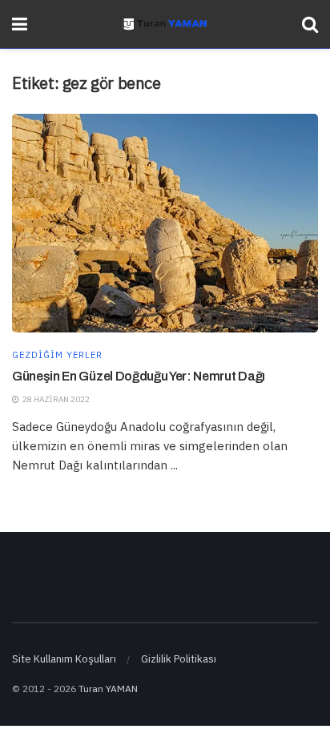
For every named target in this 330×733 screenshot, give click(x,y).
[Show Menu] (19, 24)
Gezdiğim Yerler (57, 355)
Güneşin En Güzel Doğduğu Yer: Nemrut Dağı (138, 376)
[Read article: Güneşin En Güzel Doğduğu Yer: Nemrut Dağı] (165, 223)
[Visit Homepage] (165, 24)
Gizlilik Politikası (178, 659)
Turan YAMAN (108, 689)
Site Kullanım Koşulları (64, 659)
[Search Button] (310, 24)
